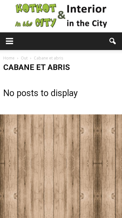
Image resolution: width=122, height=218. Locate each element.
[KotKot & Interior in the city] (61, 16)
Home (9, 58)
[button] (113, 41)
